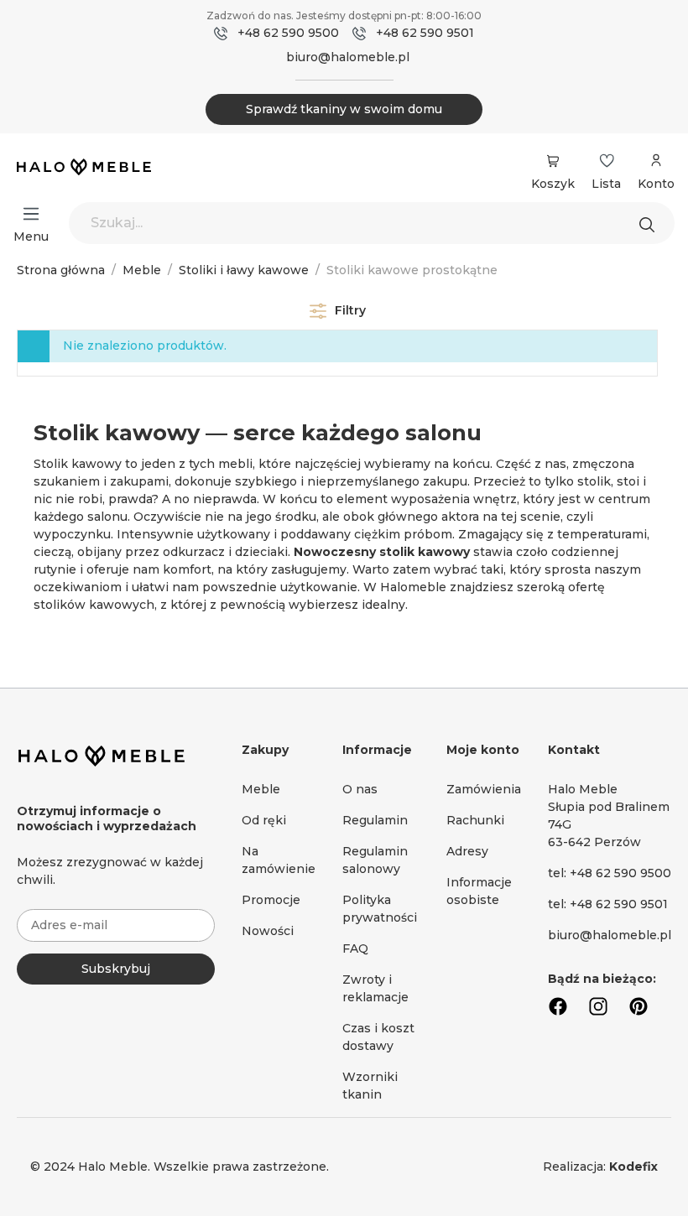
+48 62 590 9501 (425, 32)
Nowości (268, 930)
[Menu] (31, 214)
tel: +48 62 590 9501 (608, 904)
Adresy (467, 851)
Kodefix (633, 1166)
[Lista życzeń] (606, 161)
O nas (360, 789)
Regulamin (375, 820)
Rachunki (475, 820)
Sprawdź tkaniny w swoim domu (344, 109)
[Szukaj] (651, 223)
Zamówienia (483, 789)
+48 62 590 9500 (288, 32)
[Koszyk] (553, 161)
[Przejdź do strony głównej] (84, 168)
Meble (261, 789)
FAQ (355, 948)
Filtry (348, 310)
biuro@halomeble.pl (347, 57)
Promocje (271, 899)
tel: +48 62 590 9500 (609, 873)
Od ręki (264, 820)
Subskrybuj (115, 968)
